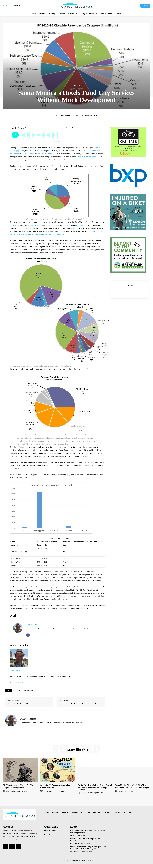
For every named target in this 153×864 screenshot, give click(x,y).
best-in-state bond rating (87, 157)
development (29, 690)
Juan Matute (65, 115)
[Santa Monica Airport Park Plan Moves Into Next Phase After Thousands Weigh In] (132, 770)
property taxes (35, 225)
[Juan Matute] (11, 720)
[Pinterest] (131, 291)
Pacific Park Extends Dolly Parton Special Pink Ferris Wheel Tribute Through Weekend (95, 787)
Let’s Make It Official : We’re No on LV (77, 704)
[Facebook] (120, 291)
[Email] (28, 635)
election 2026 (75, 843)
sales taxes (16, 225)
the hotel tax (80, 225)
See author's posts (16, 682)
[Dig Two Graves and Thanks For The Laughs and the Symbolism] (20, 770)
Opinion (73, 835)
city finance (17, 690)
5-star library (28, 154)
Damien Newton (11, 791)
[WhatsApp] (137, 291)
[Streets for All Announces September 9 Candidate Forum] (57, 770)
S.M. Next (90, 793)
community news (77, 851)
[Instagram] (12, 846)
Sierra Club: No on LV (18, 704)
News (76, 85)
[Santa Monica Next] (76, 5)
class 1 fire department (44, 154)
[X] (126, 291)
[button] (17, 5)
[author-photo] (4, 791)
